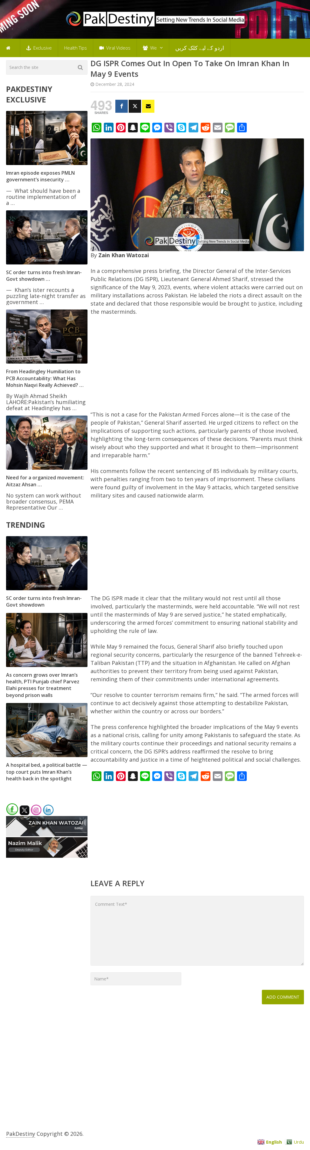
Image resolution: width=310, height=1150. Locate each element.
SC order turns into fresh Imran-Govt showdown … (44, 275)
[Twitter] (135, 106)
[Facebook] (121, 106)
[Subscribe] (148, 106)
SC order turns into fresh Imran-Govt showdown (44, 601)
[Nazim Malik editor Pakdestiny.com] (46, 855)
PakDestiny (20, 1133)
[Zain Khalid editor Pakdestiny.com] (46, 834)
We (153, 48)
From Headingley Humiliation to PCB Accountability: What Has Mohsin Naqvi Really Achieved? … (45, 378)
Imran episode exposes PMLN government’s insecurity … (40, 176)
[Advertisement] (197, 365)
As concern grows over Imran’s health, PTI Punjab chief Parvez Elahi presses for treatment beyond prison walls (42, 685)
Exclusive (42, 48)
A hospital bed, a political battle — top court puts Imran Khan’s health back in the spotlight (46, 772)
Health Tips (75, 48)
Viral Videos (117, 48)
